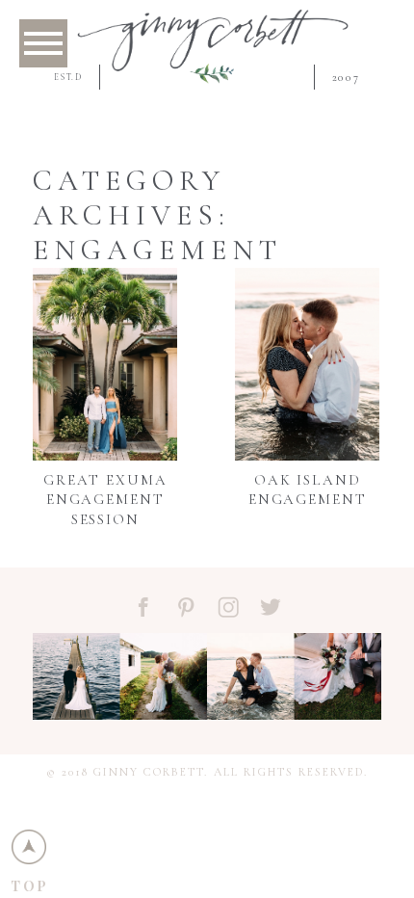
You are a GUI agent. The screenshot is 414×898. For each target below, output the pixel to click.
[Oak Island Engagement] (307, 364)
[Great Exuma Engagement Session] (105, 364)
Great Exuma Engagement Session (105, 499)
